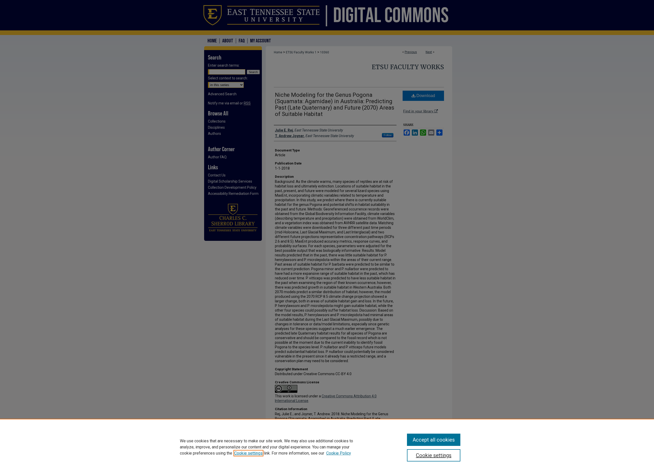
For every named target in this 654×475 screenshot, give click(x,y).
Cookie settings (248, 453)
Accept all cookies (434, 440)
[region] (327, 447)
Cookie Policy (338, 453)
